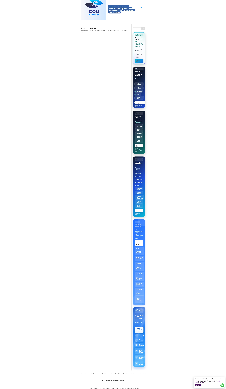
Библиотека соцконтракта (128, 10)
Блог (121, 10)
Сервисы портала (113, 6)
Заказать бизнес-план (113, 10)
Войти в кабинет (141, 372)
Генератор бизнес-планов (114, 8)
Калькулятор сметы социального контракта (139, 291)
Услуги (130, 8)
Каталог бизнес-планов (123, 6)
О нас (82, 372)
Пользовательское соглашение (133, 388)
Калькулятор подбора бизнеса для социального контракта (139, 299)
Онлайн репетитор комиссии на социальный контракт (138, 251)
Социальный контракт (90, 372)
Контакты (134, 372)
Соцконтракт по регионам (114, 12)
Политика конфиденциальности (93, 388)
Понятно (198, 385)
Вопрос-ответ (103, 372)
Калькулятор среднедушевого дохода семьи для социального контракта (139, 276)
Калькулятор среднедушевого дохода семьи (119, 372)
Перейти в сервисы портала (138, 243)
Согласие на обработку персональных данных (109, 388)
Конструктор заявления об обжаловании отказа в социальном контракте (139, 266)
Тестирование (124, 8)
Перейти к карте (138, 61)
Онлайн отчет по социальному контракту (139, 258)
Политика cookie (122, 388)
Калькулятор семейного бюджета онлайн (139, 284)
